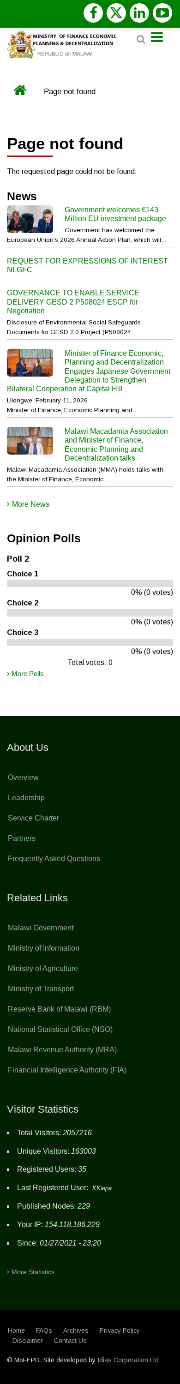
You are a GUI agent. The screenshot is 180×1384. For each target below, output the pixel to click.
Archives (76, 1330)
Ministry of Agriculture (43, 968)
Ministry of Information (43, 948)
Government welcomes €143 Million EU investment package (115, 214)
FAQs (44, 1330)
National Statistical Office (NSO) (60, 1029)
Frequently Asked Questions (54, 859)
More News (30, 504)
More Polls (28, 673)
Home (16, 1330)
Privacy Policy (120, 1330)
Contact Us (70, 1340)
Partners (22, 838)
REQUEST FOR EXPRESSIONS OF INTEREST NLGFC (87, 265)
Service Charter (33, 818)
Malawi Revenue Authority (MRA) (62, 1050)
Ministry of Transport (41, 989)
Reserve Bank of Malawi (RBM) (59, 1009)
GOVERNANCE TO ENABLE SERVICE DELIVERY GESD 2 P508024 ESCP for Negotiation (73, 301)
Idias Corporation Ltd (128, 1360)
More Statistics (33, 1272)
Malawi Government (40, 928)
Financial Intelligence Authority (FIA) (67, 1070)
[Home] (63, 43)
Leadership (26, 798)
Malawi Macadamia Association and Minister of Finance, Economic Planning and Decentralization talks (116, 444)
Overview (23, 777)
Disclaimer (27, 1340)
